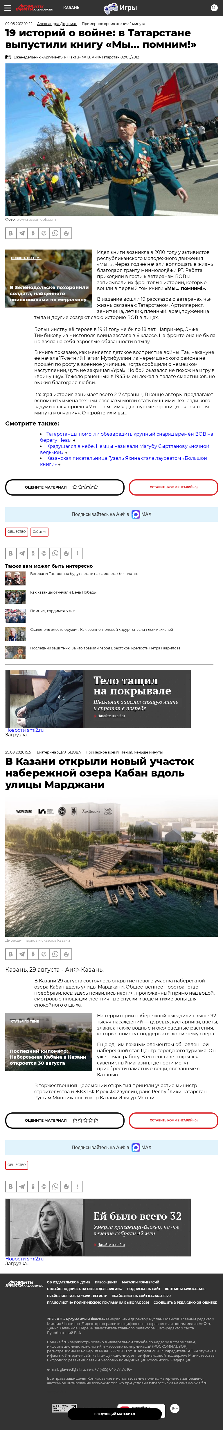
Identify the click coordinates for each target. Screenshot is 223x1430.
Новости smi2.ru (24, 730)
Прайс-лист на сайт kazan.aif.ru (141, 1296)
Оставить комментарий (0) (174, 487)
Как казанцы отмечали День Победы (63, 592)
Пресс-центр (106, 1282)
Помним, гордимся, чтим (52, 611)
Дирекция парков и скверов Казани (37, 940)
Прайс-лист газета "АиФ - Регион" (77, 1296)
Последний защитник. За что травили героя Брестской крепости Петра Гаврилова (105, 648)
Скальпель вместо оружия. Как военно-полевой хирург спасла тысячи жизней (101, 629)
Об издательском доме (68, 1282)
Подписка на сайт (143, 1289)
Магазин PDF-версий (140, 1282)
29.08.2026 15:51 (18, 752)
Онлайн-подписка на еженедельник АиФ (85, 1289)
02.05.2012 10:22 (19, 24)
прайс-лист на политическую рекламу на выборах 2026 (98, 1303)
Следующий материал (114, 1414)
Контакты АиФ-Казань (185, 1289)
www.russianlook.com (36, 219)
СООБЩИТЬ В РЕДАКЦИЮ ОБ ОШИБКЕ (185, 1303)
